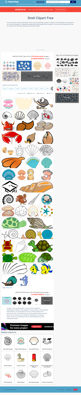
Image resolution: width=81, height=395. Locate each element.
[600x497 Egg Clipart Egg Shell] (24, 103)
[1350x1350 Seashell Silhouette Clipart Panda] (8, 199)
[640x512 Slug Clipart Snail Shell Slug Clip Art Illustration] (9, 281)
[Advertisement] (39, 39)
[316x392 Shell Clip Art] (34, 269)
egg (36, 88)
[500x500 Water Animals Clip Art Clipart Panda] (24, 281)
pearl (41, 88)
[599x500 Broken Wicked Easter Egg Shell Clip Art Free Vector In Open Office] (9, 126)
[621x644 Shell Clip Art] (21, 199)
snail (17, 88)
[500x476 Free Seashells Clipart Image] (32, 163)
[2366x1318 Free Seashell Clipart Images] (13, 163)
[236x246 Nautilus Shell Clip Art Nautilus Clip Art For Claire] (7, 115)
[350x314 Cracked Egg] (45, 138)
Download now (60, 9)
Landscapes (62, 4)
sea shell (24, 88)
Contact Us (69, 389)
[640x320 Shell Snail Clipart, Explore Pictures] (40, 223)
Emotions (55, 4)
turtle (31, 88)
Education (50, 4)
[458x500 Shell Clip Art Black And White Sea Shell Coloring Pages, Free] (34, 199)
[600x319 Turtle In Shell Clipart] (40, 246)
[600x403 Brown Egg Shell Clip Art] (25, 126)
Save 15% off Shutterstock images (67, 55)
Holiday (41, 4)
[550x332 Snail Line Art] (11, 234)
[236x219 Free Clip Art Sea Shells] (32, 151)
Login (34, 1)
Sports (45, 4)
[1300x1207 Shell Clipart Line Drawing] (33, 115)
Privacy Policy (60, 389)
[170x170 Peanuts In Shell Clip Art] (33, 175)
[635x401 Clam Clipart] (44, 126)
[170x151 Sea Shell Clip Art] (19, 115)
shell (4, 88)
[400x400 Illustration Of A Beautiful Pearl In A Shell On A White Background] (8, 103)
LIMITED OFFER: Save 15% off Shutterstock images (32, 292)
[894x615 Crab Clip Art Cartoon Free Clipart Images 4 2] (12, 138)
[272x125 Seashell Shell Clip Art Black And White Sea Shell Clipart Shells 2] (15, 269)
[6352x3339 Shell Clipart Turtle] (14, 223)
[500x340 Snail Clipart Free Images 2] (45, 234)
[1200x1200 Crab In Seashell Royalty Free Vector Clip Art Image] (30, 138)
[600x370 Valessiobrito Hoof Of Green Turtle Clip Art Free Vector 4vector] (28, 258)
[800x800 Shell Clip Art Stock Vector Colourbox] (47, 199)
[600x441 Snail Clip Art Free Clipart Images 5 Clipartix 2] (28, 234)
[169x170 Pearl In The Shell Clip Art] (47, 175)
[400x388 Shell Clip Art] (46, 269)
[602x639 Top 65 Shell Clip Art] (20, 246)
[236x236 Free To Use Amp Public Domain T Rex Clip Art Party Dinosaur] (46, 163)
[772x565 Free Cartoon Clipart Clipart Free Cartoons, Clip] (45, 258)
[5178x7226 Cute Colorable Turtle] (19, 151)
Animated (35, 4)
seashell (11, 88)
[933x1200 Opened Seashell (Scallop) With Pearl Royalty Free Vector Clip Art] (21, 175)
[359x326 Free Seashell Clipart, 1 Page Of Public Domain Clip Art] (46, 151)
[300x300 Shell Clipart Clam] (8, 211)
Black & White (24, 4)
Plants (67, 4)
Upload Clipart (40, 1)
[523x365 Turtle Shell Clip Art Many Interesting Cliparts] (10, 258)
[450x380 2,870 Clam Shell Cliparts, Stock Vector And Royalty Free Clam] (46, 115)
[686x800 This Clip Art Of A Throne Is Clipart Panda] (7, 246)
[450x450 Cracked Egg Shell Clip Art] (8, 151)
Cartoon (31, 4)
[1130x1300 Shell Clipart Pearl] (33, 211)
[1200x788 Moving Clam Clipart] (43, 103)
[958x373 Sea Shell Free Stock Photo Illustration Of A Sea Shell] (36, 187)
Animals (18, 4)
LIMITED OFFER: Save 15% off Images (30, 56)
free (10, 287)
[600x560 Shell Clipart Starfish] (46, 211)
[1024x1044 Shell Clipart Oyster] (21, 211)
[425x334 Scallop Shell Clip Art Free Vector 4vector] (10, 187)
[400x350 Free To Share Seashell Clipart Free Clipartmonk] (9, 175)
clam (47, 88)
